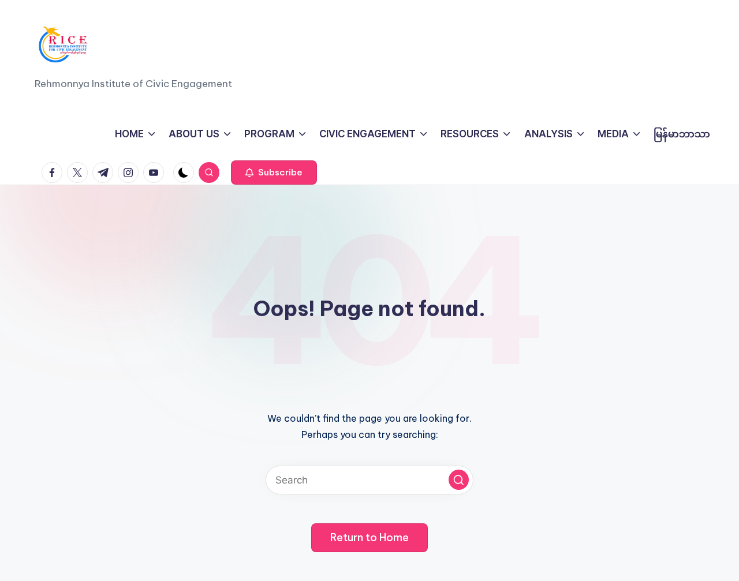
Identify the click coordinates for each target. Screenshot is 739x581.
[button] (274, 172)
